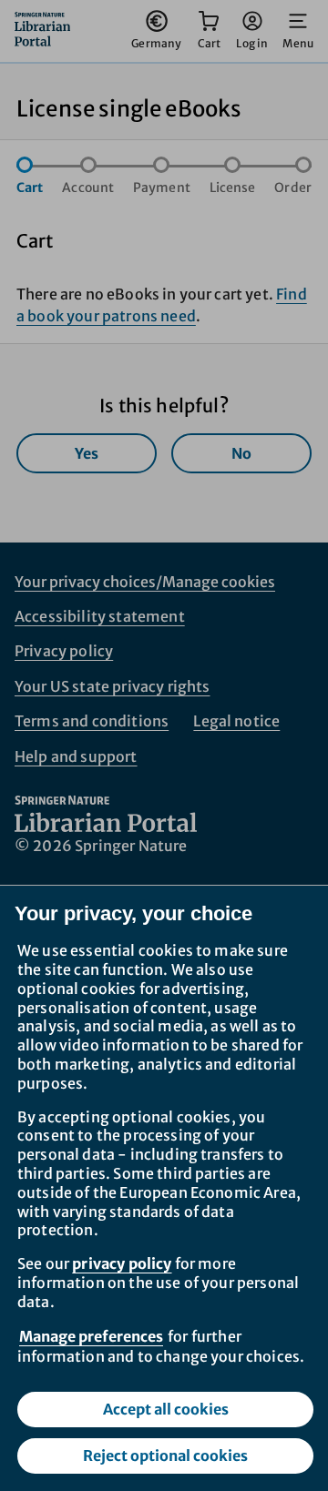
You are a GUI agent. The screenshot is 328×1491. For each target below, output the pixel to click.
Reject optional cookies (165, 1455)
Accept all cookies (166, 1409)
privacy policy (121, 1263)
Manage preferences (91, 1336)
